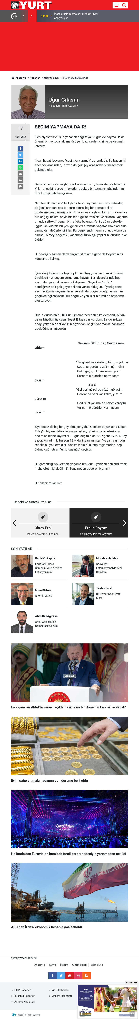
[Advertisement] (69, 47)
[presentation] (23, 16)
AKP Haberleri (60, 990)
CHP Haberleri (22, 990)
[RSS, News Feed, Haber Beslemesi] (86, 975)
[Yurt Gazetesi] (31, 4)
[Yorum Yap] (20, 186)
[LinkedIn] (20, 161)
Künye (52, 964)
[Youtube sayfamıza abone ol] (69, 975)
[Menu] (116, 5)
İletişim (64, 964)
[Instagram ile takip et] (78, 975)
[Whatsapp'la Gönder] (20, 167)
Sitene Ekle (97, 964)
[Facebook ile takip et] (52, 975)
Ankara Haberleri (62, 995)
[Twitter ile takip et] (61, 975)
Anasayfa (39, 964)
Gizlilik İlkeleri (79, 964)
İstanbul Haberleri (24, 995)
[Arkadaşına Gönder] (20, 174)
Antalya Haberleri (24, 1001)
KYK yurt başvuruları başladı (70, 16)
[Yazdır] (20, 180)
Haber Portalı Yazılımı (28, 1014)
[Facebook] (20, 148)
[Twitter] (20, 155)
